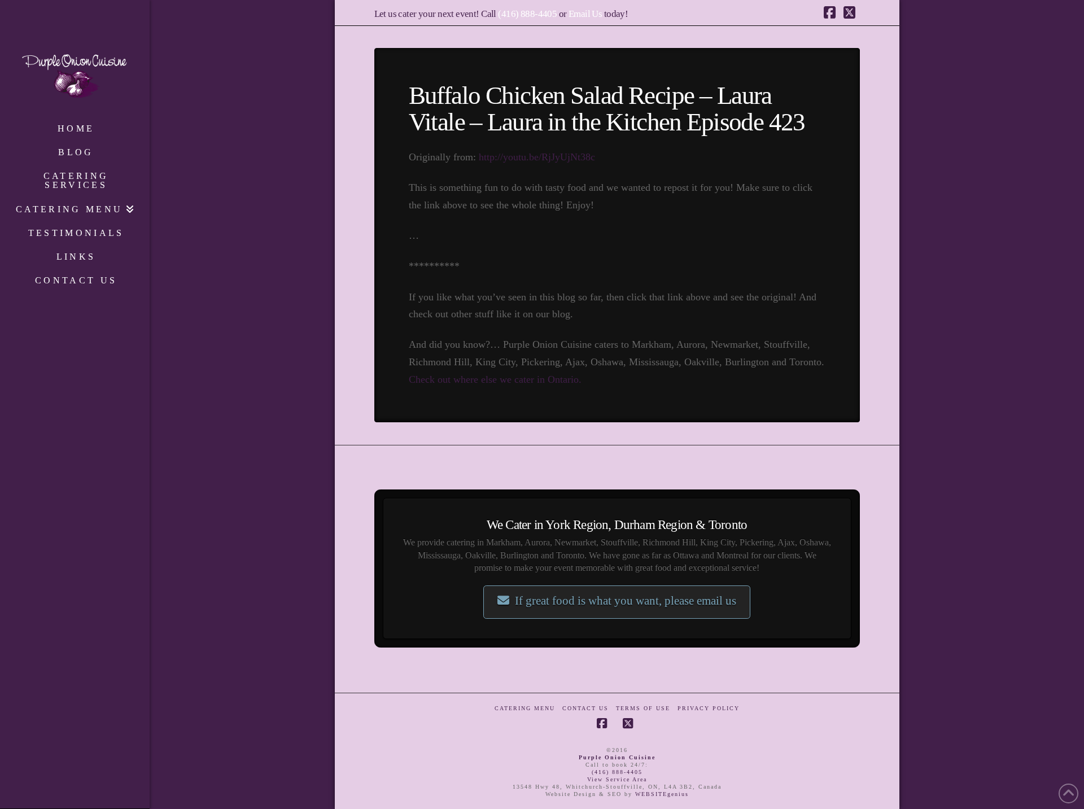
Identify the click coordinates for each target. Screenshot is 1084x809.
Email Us (585, 13)
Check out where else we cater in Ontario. (495, 379)
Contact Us (585, 708)
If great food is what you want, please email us (625, 600)
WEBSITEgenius (662, 794)
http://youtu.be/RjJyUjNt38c (537, 157)
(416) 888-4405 (527, 13)
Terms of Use (643, 708)
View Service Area (617, 779)
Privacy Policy (709, 708)
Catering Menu (525, 708)
